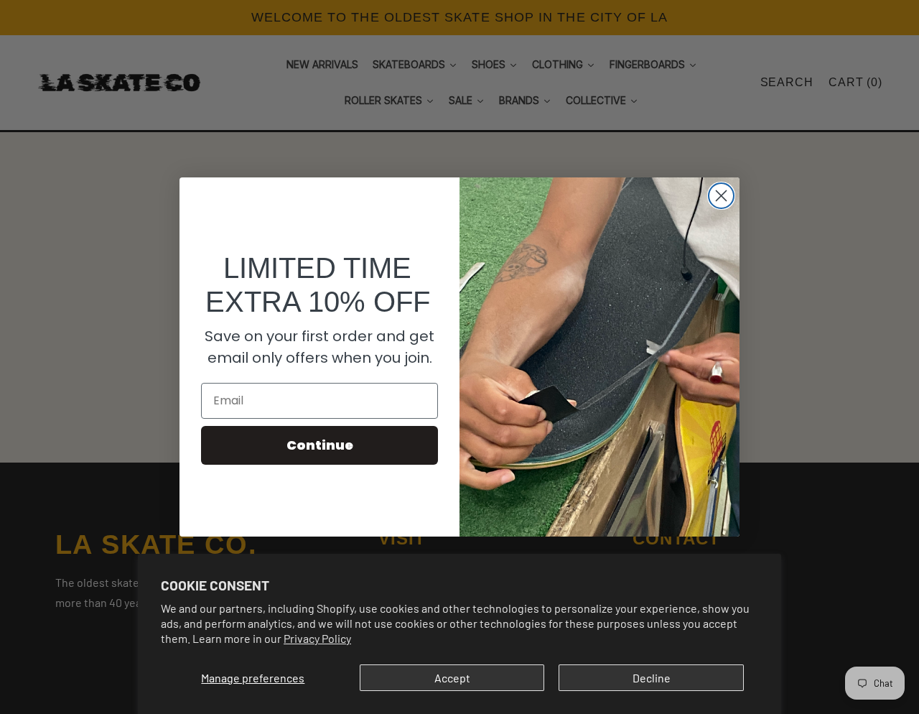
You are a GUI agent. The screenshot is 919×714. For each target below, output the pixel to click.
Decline (652, 678)
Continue (319, 445)
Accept (452, 678)
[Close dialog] (721, 195)
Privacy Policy (317, 638)
